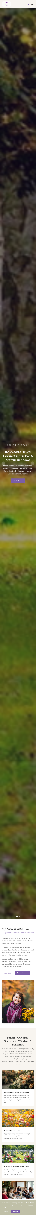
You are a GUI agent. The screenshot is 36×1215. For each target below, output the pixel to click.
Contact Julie (18, 481)
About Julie (7, 973)
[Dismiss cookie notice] (22, 1211)
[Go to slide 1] (17, 916)
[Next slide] (32, 463)
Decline (6, 1211)
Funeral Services (22, 973)
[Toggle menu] (32, 4)
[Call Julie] (28, 4)
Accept (15, 1211)
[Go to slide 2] (19, 916)
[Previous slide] (3, 463)
